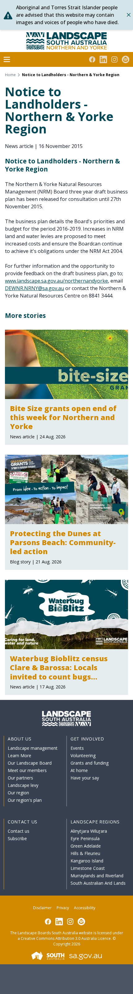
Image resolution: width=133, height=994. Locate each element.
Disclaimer (42, 907)
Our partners (20, 778)
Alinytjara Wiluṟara (89, 831)
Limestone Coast (88, 868)
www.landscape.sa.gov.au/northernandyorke (56, 280)
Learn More (19, 755)
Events (77, 748)
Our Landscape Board (30, 763)
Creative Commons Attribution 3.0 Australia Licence (66, 938)
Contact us (18, 831)
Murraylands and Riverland (97, 876)
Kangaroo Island (87, 861)
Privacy (63, 907)
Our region (18, 793)
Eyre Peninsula (85, 838)
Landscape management (33, 748)
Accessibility (84, 907)
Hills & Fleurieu (85, 853)
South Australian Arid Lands (98, 883)
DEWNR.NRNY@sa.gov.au (34, 288)
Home (10, 74)
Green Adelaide (86, 846)
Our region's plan (25, 800)
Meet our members (27, 770)
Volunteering (83, 755)
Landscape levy (23, 785)
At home (79, 770)
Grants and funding (90, 763)
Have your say (85, 778)
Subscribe (17, 838)
